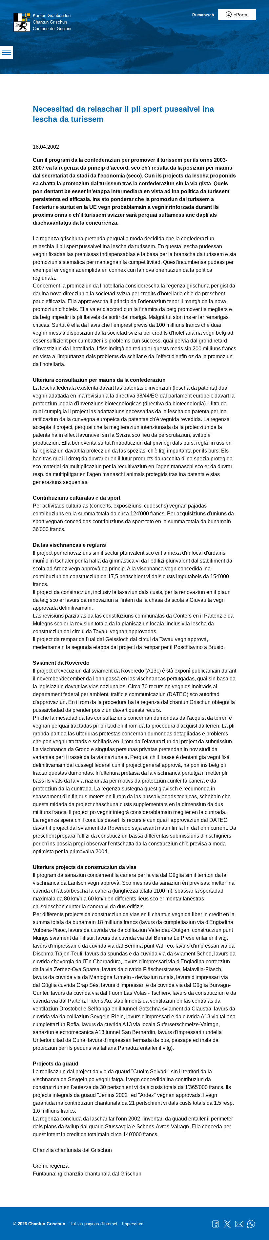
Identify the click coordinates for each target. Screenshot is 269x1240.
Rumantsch (203, 15)
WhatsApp (251, 1224)
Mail (239, 1224)
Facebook (215, 1224)
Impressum (132, 1223)
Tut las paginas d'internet (93, 1223)
